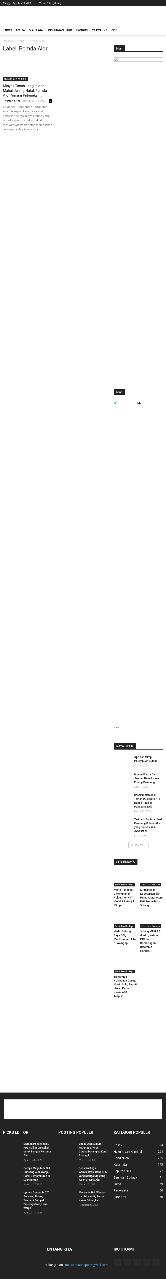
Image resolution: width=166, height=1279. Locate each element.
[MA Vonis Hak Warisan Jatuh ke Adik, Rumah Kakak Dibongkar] (67, 1197)
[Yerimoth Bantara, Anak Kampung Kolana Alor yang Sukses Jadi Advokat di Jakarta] (122, 823)
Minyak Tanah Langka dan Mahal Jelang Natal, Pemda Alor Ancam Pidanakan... (25, 90)
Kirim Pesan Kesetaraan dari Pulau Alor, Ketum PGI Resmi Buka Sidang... (151, 897)
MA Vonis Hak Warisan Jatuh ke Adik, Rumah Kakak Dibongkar (92, 1196)
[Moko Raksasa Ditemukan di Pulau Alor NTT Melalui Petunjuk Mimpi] (125, 878)
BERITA (20, 30)
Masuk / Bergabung (50, 3)
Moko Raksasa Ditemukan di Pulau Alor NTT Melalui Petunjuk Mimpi (124, 897)
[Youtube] (159, 3)
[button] (158, 30)
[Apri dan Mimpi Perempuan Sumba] (122, 761)
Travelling (99, 30)
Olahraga (36, 30)
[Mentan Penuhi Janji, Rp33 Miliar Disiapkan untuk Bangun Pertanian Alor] (11, 1148)
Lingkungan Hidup (59, 30)
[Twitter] (152, 3)
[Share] (145, 3)
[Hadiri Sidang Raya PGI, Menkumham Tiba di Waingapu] (125, 920)
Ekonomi (82, 30)
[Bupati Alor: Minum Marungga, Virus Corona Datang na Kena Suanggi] (67, 1148)
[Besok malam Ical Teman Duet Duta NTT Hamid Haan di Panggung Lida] (122, 799)
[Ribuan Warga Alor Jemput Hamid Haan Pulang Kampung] (122, 779)
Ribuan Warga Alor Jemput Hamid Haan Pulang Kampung (146, 778)
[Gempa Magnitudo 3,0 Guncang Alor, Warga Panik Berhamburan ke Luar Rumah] (11, 1172)
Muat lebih (137, 845)
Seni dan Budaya (124, 884)
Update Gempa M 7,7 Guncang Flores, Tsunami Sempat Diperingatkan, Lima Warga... (36, 1200)
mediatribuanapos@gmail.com (86, 1265)
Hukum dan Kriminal (15, 78)
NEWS (8, 30)
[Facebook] (131, 3)
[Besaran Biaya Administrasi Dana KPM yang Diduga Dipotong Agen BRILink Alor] (67, 1172)
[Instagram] (138, 3)
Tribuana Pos (11, 100)
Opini (114, 30)
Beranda (8, 41)
